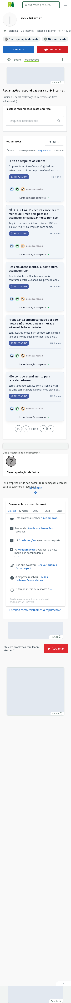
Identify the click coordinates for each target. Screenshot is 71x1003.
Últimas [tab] (10, 150)
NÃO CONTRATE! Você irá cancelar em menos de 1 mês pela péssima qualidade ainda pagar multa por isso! (34, 214)
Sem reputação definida (23, 39)
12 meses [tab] (23, 510)
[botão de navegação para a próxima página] (43, 428)
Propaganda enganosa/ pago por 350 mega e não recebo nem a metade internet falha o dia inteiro (33, 323)
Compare (18, 49)
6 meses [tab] (12, 510)
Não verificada (57, 39)
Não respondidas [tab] (27, 150)
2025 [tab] (35, 510)
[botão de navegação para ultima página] (50, 428)
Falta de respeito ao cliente (27, 161)
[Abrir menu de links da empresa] (62, 59)
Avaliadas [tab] (59, 150)
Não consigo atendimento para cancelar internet (29, 378)
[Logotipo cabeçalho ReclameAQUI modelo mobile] (10, 5)
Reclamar (55, 49)
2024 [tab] (47, 510)
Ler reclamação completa (32, 197)
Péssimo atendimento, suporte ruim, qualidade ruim (33, 269)
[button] (63, 983)
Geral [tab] (59, 510)
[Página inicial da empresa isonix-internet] (9, 59)
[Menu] (66, 5)
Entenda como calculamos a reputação (34, 610)
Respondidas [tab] (44, 150)
